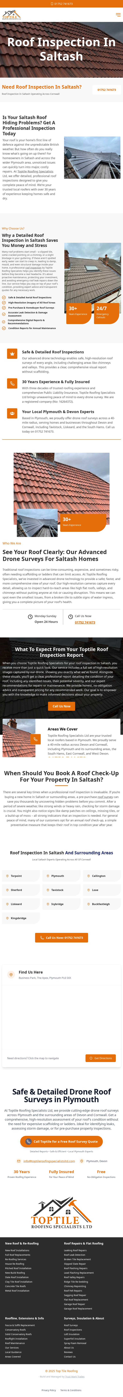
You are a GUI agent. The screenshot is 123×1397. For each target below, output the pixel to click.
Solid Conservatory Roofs (18, 1334)
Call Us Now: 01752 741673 (64, 938)
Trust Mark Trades (75, 1376)
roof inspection (33, 267)
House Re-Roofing (14, 1263)
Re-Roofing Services (15, 1259)
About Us (69, 1347)
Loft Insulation (72, 1334)
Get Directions (103, 1058)
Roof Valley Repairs (74, 1277)
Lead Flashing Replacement (79, 1272)
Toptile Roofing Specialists (35, 171)
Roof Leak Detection (74, 1254)
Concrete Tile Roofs (15, 1286)
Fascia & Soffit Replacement (20, 1325)
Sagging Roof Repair (75, 1295)
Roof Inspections (73, 1329)
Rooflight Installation (16, 1338)
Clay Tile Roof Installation (18, 1281)
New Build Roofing (15, 1272)
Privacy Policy (49, 1390)
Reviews (68, 1352)
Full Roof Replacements (17, 1254)
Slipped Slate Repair (75, 1263)
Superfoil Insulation (74, 1338)
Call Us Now (61, 706)
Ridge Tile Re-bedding (76, 1281)
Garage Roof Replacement (78, 1308)
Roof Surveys (71, 1325)
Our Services (12, 1347)
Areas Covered (13, 1356)
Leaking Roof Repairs (75, 1250)
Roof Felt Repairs (73, 1290)
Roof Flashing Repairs (75, 1268)
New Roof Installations (17, 1250)
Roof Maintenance (15, 1343)
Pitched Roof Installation (18, 1268)
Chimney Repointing (75, 1286)
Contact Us (70, 1356)
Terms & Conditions (70, 1390)
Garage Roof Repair (74, 1304)
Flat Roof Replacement (76, 1299)
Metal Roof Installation (17, 1290)
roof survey (105, 797)
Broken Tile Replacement (77, 1259)
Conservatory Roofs (15, 1329)
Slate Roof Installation (17, 1277)
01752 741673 (63, 4)
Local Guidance (13, 1352)
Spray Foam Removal (75, 1343)
